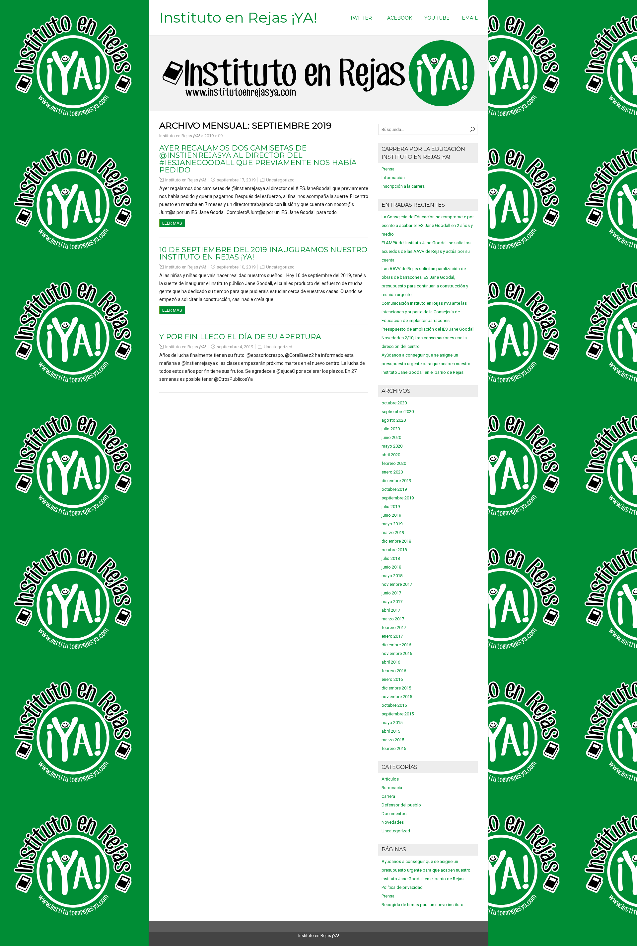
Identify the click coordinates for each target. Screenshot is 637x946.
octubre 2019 (394, 489)
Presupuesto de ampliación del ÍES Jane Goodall (428, 329)
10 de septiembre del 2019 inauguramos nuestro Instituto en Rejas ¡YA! (263, 253)
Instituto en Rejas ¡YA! (238, 17)
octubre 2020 (394, 402)
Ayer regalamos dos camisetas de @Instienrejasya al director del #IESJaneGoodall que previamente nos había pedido (258, 159)
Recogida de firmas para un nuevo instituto (422, 904)
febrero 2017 (394, 627)
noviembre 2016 (397, 653)
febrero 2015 (394, 748)
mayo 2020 (392, 446)
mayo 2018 (392, 575)
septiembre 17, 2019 (236, 179)
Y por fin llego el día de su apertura (240, 336)
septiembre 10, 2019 (236, 266)
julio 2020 (391, 428)
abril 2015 (391, 731)
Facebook (398, 18)
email (470, 18)
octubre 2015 (394, 705)
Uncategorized (280, 179)
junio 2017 (391, 592)
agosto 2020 (394, 420)
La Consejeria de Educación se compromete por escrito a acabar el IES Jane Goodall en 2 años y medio (428, 225)
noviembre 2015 (397, 696)
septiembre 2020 (398, 411)
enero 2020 (392, 472)
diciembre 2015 (396, 687)
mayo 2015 (392, 722)
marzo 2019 (393, 532)
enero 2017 (392, 636)
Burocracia (392, 787)
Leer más (172, 223)
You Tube (437, 18)
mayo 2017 (392, 601)
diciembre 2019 (396, 480)
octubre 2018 (394, 549)
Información (393, 177)
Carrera (388, 796)
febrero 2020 (394, 463)
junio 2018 (391, 567)
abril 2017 (391, 610)
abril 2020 (391, 454)
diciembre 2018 (396, 541)
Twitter (361, 18)
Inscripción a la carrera (403, 186)
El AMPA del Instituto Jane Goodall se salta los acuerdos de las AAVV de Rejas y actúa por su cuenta (426, 251)
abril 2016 (391, 662)
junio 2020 (391, 437)
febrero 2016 (394, 670)
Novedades (393, 822)
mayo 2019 (392, 523)
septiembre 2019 (398, 497)
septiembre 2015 (398, 713)
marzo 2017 (393, 618)
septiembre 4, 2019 (235, 346)
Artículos (390, 779)
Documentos (394, 813)
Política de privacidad (402, 887)
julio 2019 (391, 506)
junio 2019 (391, 515)
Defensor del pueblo (401, 804)
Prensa (388, 168)
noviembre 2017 (397, 584)
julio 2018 (391, 558)
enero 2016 (392, 679)
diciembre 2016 (396, 644)
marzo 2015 (393, 739)
